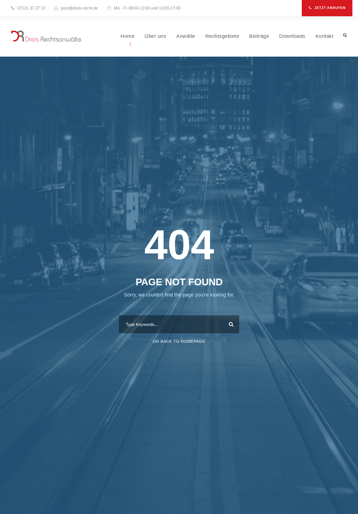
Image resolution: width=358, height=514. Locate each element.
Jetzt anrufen (330, 8)
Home (128, 36)
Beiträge (259, 36)
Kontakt (324, 36)
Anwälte (185, 36)
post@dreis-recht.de (79, 8)
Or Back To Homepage (179, 341)
